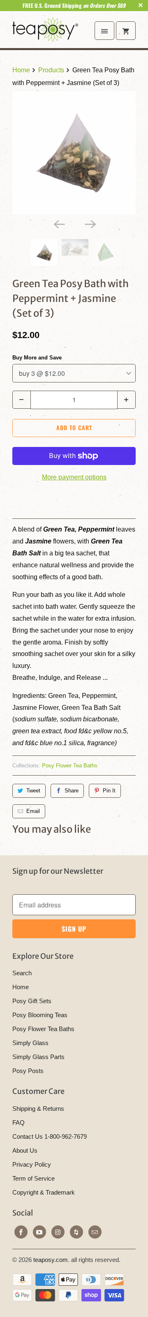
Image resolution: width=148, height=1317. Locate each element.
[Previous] (58, 223)
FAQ (18, 1122)
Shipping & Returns (38, 1108)
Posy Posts (28, 1070)
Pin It (109, 790)
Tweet (33, 790)
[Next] (90, 223)
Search (22, 972)
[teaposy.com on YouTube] (39, 1232)
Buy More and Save (37, 358)
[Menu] (104, 30)
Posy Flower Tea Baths (69, 765)
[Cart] (126, 30)
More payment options (74, 477)
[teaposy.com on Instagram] (58, 1232)
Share (72, 790)
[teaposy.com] (45, 32)
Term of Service (33, 1178)
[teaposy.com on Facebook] (21, 1232)
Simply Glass (30, 1042)
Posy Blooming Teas (39, 1014)
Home (20, 986)
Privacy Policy (31, 1164)
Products (51, 70)
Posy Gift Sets (31, 1000)
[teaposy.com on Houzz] (76, 1232)
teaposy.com (50, 1259)
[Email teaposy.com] (95, 1232)
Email (33, 811)
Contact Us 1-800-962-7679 (49, 1136)
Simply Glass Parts (38, 1056)
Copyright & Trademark (43, 1192)
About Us (24, 1150)
